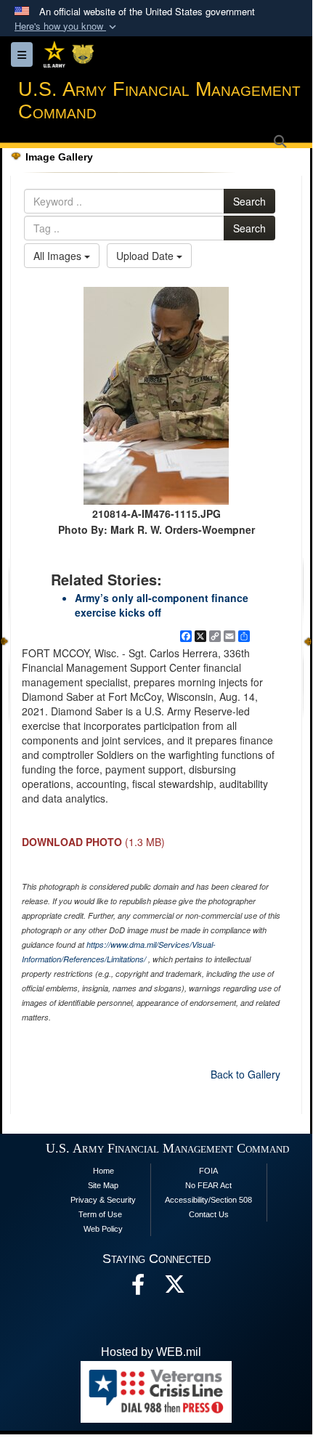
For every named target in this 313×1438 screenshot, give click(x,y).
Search (249, 201)
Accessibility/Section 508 (208, 1199)
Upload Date (146, 255)
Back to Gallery (245, 1074)
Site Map (103, 1185)
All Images (58, 255)
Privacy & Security (103, 1199)
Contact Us (209, 1214)
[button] (67, 26)
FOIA (208, 1170)
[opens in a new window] (174, 1288)
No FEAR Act (208, 1185)
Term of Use (100, 1214)
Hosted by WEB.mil (151, 1352)
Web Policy (103, 1228)
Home (103, 1170)
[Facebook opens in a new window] (138, 1288)
